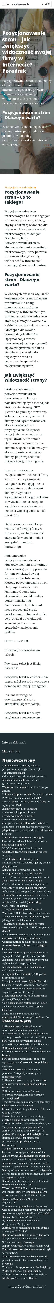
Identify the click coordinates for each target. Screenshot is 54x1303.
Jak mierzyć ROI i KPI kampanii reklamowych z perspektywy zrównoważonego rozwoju (19, 812)
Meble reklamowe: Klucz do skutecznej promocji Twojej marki (24, 997)
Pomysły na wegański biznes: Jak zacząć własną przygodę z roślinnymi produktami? (27, 1208)
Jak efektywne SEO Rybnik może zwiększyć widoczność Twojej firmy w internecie (26, 1157)
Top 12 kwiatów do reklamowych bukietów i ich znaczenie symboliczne (27, 1103)
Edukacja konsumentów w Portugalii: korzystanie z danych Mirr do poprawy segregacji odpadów (24, 841)
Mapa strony (11, 751)
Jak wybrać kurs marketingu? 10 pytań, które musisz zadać (24, 976)
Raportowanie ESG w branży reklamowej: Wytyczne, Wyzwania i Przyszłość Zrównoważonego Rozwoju (26, 1238)
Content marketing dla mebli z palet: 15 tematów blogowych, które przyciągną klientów (24, 945)
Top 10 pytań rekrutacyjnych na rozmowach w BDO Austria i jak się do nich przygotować (26, 862)
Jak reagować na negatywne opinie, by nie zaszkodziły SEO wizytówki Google (26, 878)
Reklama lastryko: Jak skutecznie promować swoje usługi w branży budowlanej (21, 1141)
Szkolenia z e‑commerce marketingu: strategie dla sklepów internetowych (23, 1118)
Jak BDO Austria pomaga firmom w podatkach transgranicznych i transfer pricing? (24, 852)
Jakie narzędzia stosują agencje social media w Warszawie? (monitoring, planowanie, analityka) (24, 902)
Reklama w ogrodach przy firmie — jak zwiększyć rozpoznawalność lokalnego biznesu (24, 1084)
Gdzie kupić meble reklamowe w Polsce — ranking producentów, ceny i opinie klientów (26, 1006)
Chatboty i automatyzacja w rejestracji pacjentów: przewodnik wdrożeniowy (24, 886)
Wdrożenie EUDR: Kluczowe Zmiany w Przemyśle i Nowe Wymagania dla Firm (24, 1190)
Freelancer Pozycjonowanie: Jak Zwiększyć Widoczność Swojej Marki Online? (26, 1269)
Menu (45, 4)
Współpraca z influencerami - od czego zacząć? (25, 789)
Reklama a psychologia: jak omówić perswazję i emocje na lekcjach (22, 1028)
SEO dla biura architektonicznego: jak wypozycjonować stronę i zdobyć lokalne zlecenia (25, 1062)
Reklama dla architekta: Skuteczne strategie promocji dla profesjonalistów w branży (26, 1051)
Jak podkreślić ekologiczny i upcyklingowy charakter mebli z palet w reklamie (26, 936)
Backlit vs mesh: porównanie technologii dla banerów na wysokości (25, 1182)
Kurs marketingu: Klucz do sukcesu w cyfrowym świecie (23, 968)
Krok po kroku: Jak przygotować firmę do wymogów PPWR (26, 803)
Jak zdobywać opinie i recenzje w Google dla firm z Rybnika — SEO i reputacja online (26, 1164)
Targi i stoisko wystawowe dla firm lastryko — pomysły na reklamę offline (24, 1150)
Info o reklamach (15, 4)
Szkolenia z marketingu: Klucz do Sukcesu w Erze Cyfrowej (26, 1111)
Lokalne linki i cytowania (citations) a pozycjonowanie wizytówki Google (23, 871)
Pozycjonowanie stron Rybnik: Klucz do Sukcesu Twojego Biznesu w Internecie (24, 983)
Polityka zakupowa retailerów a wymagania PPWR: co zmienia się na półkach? (27, 796)
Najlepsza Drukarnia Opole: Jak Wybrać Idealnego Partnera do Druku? (24, 1276)
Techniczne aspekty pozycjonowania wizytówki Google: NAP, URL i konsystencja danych (27, 927)
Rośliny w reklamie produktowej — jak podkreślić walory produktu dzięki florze (25, 1132)
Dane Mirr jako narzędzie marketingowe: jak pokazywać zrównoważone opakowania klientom (27, 830)
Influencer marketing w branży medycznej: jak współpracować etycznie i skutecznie (27, 893)
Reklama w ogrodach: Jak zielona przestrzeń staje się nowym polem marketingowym (22, 1073)
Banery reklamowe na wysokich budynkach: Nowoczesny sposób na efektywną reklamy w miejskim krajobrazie (26, 1174)
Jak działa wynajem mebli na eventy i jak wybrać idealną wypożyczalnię (25, 961)
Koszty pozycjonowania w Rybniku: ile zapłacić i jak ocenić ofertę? (23, 990)
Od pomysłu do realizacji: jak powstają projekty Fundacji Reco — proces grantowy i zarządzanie (24, 780)
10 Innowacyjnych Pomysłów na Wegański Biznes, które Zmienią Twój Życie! (26, 1215)
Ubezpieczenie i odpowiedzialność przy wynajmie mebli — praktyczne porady (25, 954)
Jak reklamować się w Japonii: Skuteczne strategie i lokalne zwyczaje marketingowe (26, 1035)
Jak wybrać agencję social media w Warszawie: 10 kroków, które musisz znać (26, 911)
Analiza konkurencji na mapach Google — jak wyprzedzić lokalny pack (25, 918)
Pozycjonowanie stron (20, 187)
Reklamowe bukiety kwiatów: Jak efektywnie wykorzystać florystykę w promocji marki (23, 1095)
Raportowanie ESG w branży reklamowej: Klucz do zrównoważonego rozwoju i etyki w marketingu (26, 1249)
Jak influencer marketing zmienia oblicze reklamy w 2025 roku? (25, 1229)
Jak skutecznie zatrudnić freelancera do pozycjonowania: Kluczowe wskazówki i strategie (25, 1260)
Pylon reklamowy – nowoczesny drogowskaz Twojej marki (20, 1222)
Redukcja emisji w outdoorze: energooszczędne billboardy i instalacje (25, 821)
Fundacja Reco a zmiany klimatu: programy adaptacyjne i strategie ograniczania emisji (21, 769)
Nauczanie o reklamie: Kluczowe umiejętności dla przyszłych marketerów (25, 1015)
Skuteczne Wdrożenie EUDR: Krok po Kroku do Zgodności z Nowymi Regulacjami (23, 1199)
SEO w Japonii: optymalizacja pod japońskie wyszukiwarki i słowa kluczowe (25, 1042)
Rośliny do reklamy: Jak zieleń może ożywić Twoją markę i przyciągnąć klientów (26, 1125)
